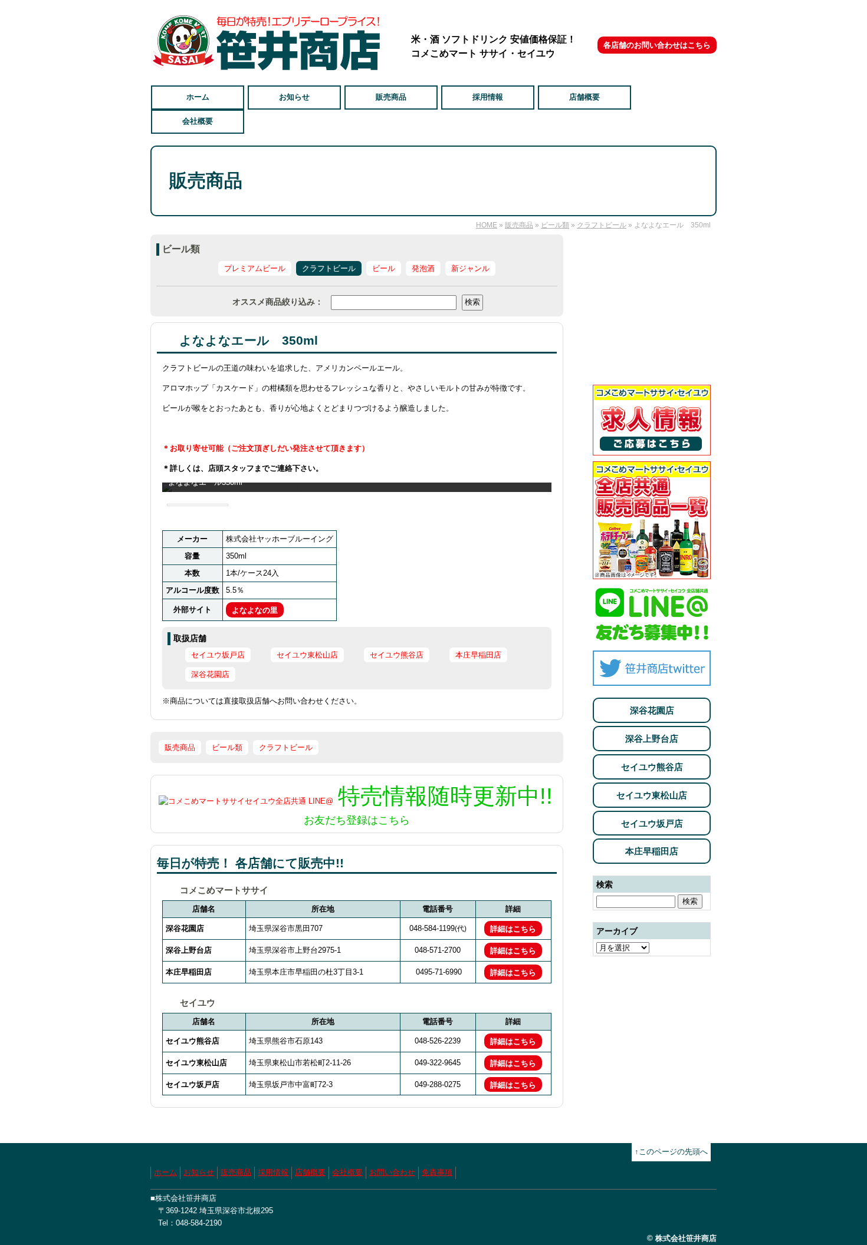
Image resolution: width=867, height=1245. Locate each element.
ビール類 (555, 225)
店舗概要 (584, 97)
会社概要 (197, 121)
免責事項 (437, 1172)
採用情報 (487, 97)
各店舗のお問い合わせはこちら (657, 45)
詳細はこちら (513, 928)
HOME (486, 225)
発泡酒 (423, 268)
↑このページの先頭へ (671, 1151)
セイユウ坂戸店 (652, 823)
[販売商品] (652, 572)
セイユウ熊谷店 (652, 767)
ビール (383, 268)
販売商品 (391, 97)
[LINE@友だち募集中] (652, 637)
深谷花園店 (652, 710)
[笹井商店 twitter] (652, 679)
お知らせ (294, 97)
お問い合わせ (392, 1172)
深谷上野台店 (651, 739)
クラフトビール (601, 225)
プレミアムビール (254, 268)
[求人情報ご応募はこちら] (652, 448)
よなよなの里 (255, 610)
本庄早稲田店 (651, 851)
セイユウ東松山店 (651, 795)
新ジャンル (470, 268)
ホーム (197, 97)
